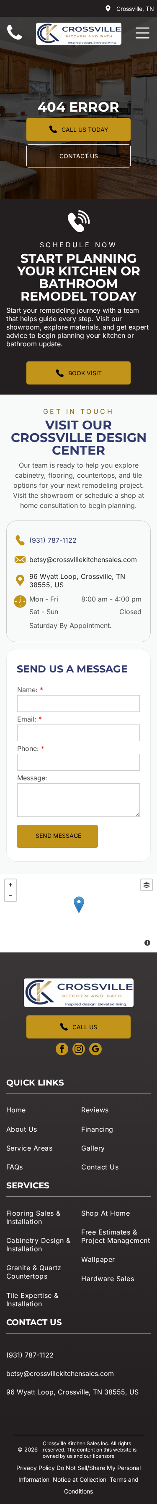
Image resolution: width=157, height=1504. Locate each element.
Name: (27, 689)
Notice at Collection (79, 1479)
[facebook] (62, 1050)
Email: (26, 719)
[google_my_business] (95, 1050)
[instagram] (78, 1050)
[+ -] (78, 913)
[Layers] (146, 884)
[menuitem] (41, 1109)
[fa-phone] (14, 40)
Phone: (28, 748)
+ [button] (10, 884)
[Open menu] (142, 33)
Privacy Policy (35, 1467)
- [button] (10, 895)
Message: (32, 778)
